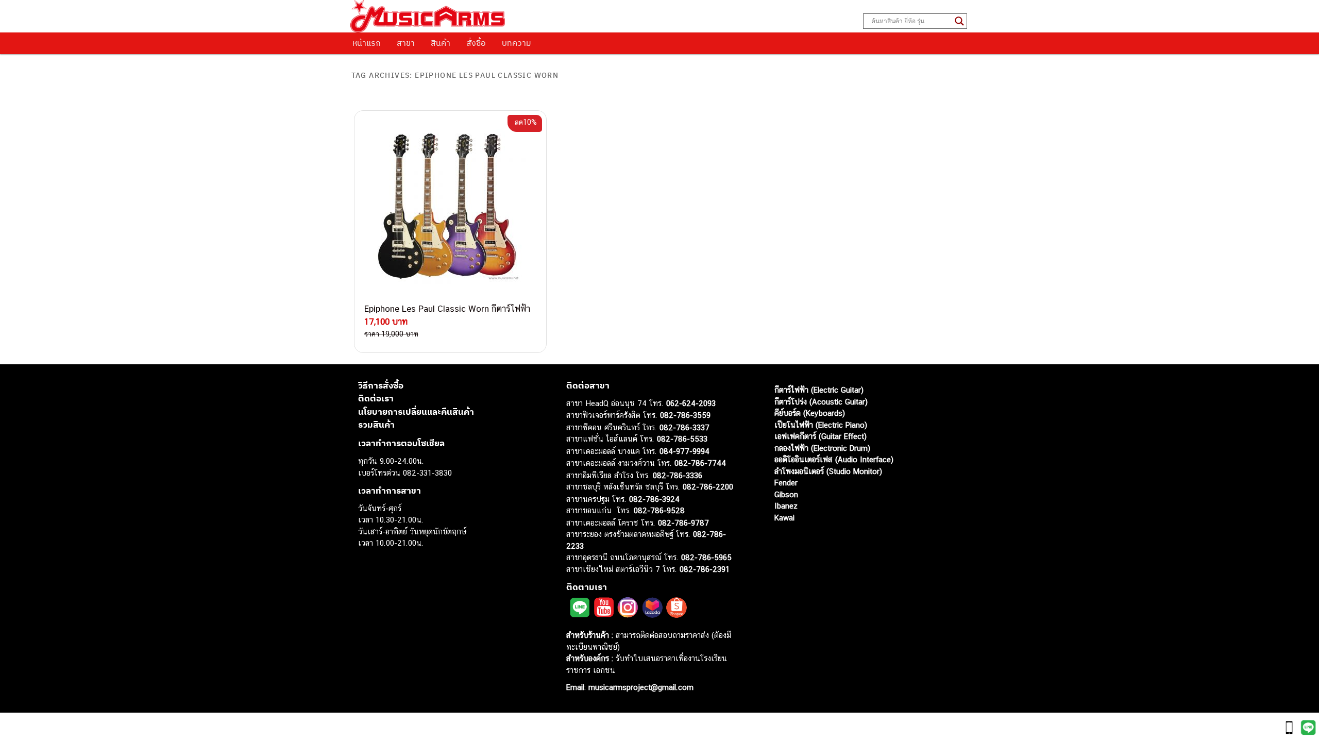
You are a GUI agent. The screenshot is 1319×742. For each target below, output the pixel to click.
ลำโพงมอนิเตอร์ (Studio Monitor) (828, 471)
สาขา (406, 43)
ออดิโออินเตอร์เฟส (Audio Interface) (833, 459)
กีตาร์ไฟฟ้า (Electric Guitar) (819, 389)
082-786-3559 (685, 415)
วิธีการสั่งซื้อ (380, 385)
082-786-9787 (683, 522)
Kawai (784, 517)
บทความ (516, 43)
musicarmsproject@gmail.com (640, 687)
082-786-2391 (705, 569)
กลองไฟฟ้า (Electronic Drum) (822, 448)
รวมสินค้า (376, 424)
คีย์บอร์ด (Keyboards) (809, 413)
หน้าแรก (366, 43)
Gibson (786, 494)
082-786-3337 (684, 427)
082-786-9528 (659, 510)
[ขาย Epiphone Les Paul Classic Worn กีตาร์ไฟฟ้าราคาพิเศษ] (450, 206)
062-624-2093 (691, 403)
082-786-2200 (708, 486)
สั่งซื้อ (476, 43)
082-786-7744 (700, 463)
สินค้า (440, 43)
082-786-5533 (682, 438)
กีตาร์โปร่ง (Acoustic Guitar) (821, 401)
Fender (786, 482)
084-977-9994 (684, 451)
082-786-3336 (677, 475)
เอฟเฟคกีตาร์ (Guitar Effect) (820, 436)
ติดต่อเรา (376, 398)
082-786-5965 (706, 557)
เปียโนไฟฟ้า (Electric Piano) (820, 424)
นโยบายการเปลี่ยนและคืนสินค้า (416, 411)
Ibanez (786, 505)
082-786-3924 (654, 499)
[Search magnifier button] (959, 21)
